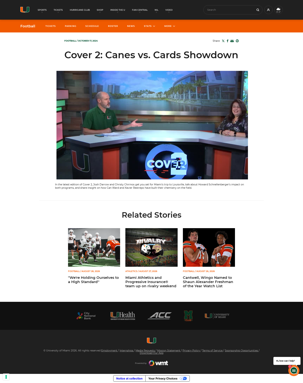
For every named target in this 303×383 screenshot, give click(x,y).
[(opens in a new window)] (86, 316)
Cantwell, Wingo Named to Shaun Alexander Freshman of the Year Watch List (208, 282)
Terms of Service (212, 350)
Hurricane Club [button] (80, 10)
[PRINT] (236, 40)
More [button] (168, 26)
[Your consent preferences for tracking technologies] (6, 377)
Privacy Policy (192, 350)
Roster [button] (113, 26)
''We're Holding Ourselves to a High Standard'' (93, 280)
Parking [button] (70, 26)
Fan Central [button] (140, 10)
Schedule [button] (92, 26)
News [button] (131, 26)
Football (27, 26)
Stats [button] (148, 26)
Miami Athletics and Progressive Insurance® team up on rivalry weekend (150, 282)
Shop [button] (100, 10)
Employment (109, 350)
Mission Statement (169, 350)
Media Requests (146, 350)
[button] (268, 10)
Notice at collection (129, 378)
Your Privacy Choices (162, 378)
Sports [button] (42, 10)
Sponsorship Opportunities (242, 350)
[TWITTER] (222, 40)
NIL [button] (156, 10)
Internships (127, 350)
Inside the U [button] (117, 10)
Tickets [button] (58, 10)
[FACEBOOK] (226, 40)
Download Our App (151, 353)
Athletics (131, 271)
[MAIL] (231, 41)
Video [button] (169, 10)
